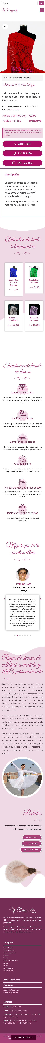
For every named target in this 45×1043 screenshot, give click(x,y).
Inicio (6, 78)
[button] (42, 10)
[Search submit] (41, 3)
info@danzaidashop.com (18, 1011)
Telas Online (13, 78)
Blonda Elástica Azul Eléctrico (14, 282)
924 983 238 (16, 1007)
